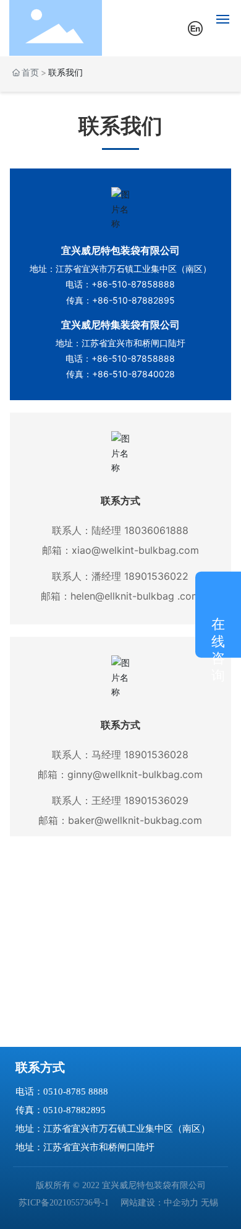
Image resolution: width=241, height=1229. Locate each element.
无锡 (209, 1202)
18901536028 (156, 754)
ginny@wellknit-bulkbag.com (135, 774)
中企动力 (181, 1202)
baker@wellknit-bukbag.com (135, 820)
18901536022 (156, 576)
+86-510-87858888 (133, 284)
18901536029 (156, 800)
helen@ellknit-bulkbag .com (135, 596)
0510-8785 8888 (75, 1091)
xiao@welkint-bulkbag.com (135, 550)
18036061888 (156, 530)
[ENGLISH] (195, 27)
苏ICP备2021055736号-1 (64, 1202)
